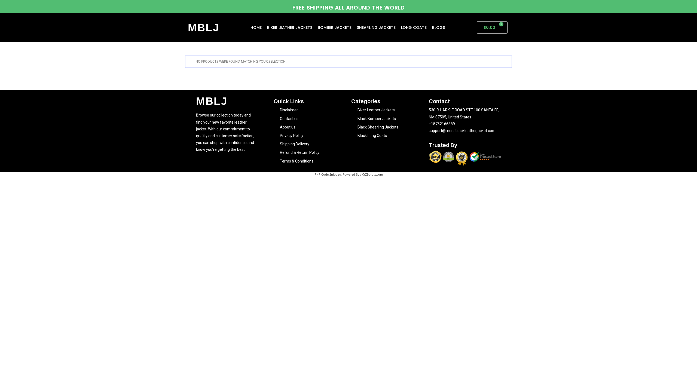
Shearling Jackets (376, 27)
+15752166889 (442, 124)
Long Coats (414, 27)
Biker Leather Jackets (289, 27)
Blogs (438, 27)
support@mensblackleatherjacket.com (462, 130)
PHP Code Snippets (328, 174)
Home (256, 27)
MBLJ (204, 27)
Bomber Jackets (334, 27)
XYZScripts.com (372, 174)
